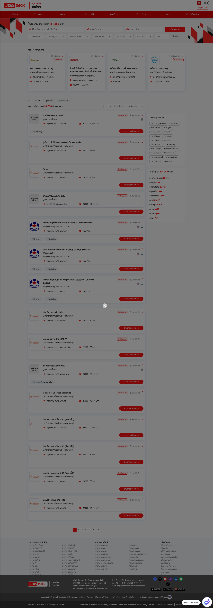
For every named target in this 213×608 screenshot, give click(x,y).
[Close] (105, 305)
